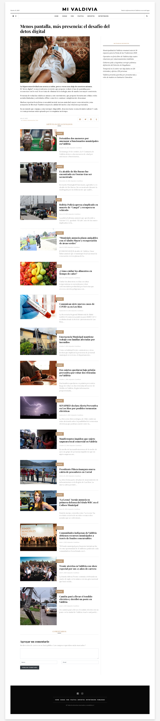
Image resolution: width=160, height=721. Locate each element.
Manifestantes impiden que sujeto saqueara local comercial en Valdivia (78, 440)
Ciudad (64, 16)
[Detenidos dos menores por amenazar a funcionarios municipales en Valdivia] (38, 140)
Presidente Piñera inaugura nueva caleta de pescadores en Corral (77, 470)
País (72, 16)
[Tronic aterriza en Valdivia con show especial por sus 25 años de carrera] (38, 569)
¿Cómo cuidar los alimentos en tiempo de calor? (75, 272)
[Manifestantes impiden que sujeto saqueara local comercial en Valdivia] (38, 439)
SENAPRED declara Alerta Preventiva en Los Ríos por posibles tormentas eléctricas (78, 408)
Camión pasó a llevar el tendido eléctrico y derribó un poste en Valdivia (75, 599)
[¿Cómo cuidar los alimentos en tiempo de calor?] (38, 273)
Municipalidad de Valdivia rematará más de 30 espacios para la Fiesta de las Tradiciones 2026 (120, 51)
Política (81, 16)
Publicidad (101, 700)
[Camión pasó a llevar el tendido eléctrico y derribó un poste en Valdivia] (38, 606)
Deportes (91, 16)
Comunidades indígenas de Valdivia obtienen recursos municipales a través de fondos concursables (78, 535)
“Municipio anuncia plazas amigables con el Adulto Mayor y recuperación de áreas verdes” (78, 240)
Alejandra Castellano (76, 148)
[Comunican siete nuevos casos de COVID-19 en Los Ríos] (38, 307)
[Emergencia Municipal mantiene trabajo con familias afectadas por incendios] (38, 341)
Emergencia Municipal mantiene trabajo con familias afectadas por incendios (77, 339)
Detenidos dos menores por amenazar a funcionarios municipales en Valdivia (79, 141)
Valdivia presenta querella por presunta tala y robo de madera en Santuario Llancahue (119, 76)
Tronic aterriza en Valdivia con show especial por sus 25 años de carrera (78, 567)
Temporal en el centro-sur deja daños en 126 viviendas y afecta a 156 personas (119, 70)
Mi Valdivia (80, 9)
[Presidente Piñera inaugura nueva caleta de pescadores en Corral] (38, 472)
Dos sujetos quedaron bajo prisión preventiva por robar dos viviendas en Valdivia (77, 372)
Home (56, 16)
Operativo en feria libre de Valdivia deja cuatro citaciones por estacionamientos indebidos (120, 57)
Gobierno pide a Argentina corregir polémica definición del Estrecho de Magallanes (119, 64)
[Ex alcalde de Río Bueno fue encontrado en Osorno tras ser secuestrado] (38, 172)
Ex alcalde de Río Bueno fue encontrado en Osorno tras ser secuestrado (75, 174)
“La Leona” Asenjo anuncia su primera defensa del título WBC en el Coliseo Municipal (78, 502)
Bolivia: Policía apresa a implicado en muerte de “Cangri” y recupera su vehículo (78, 207)
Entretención (103, 16)
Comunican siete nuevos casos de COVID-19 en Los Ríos (76, 305)
